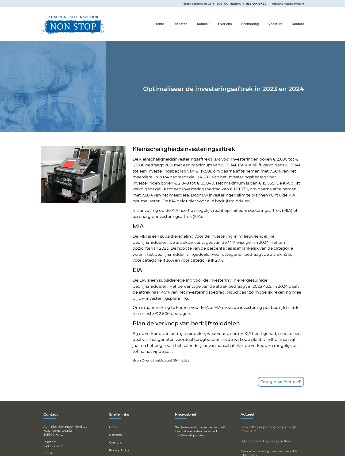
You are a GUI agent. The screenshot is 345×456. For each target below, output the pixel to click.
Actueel (203, 24)
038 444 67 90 (256, 3)
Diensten (180, 24)
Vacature (275, 24)
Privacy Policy (119, 450)
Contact (298, 24)
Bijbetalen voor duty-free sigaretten (265, 441)
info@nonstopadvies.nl (191, 435)
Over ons (225, 24)
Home (159, 24)
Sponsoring (250, 24)
